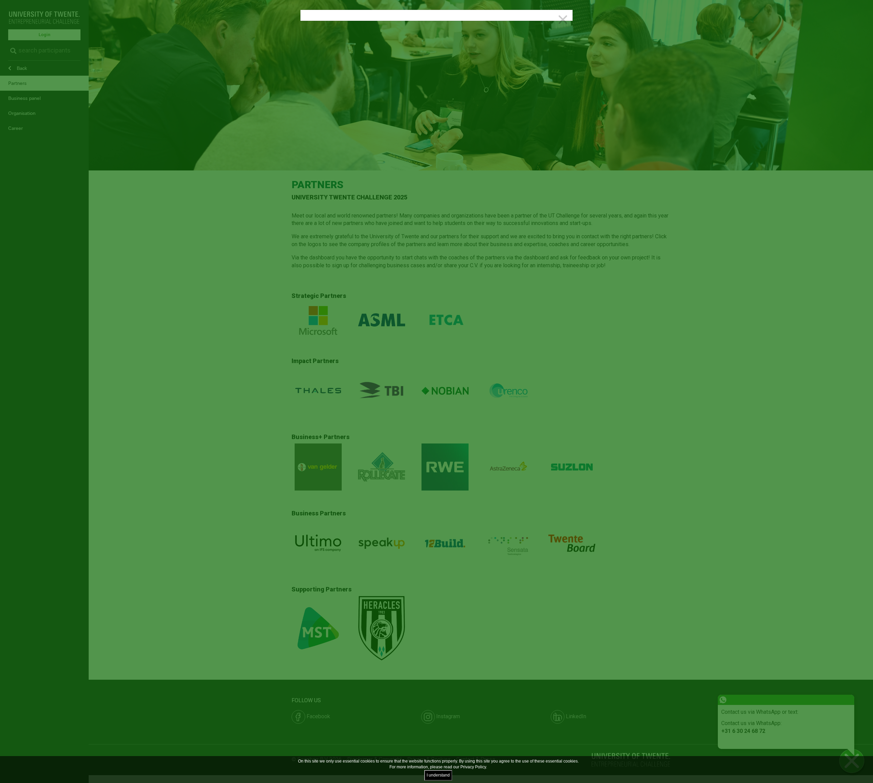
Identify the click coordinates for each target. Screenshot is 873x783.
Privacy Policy (473, 767)
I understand (438, 775)
